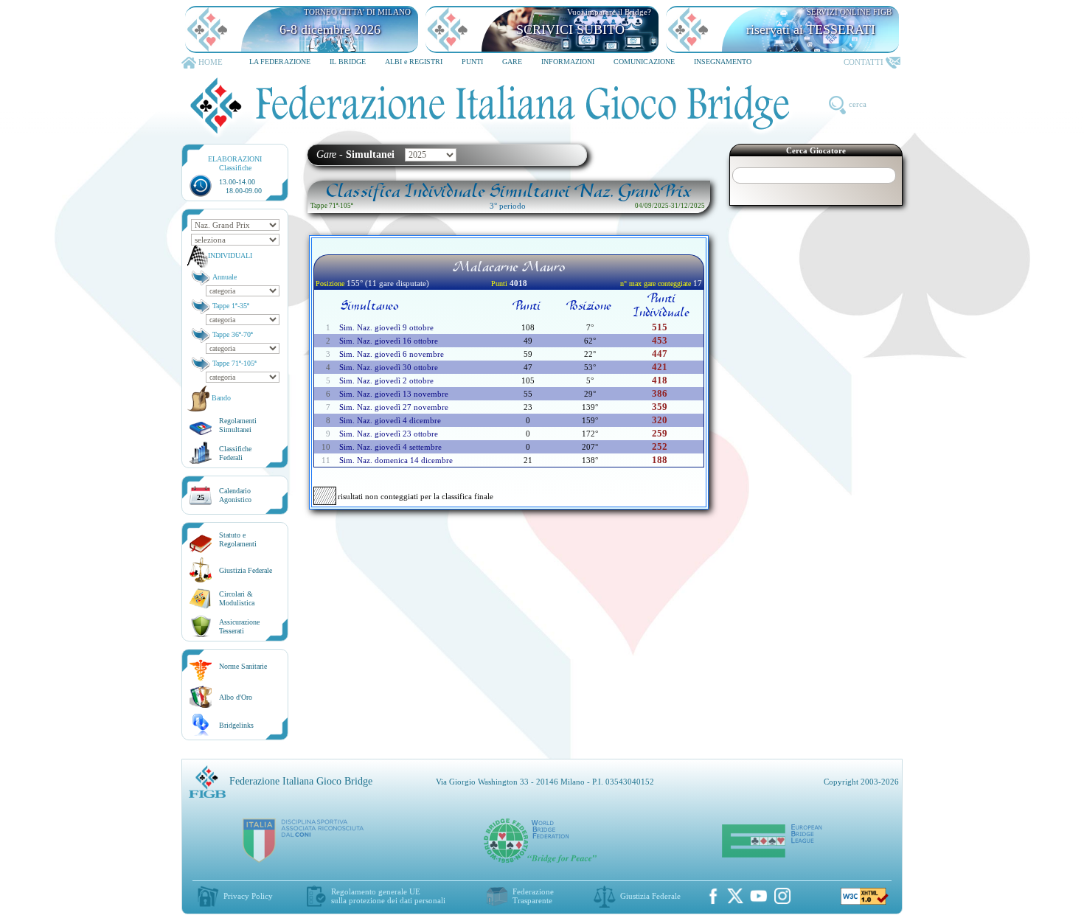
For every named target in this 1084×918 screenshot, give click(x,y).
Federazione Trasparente (533, 896)
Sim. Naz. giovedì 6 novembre (391, 354)
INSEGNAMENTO (722, 62)
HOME (210, 62)
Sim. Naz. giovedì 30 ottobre (388, 367)
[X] (735, 896)
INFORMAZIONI (567, 62)
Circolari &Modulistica (236, 598)
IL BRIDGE (348, 62)
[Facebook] (713, 896)
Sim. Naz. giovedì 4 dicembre (390, 420)
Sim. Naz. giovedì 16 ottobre (388, 340)
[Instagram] (782, 896)
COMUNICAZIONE (644, 62)
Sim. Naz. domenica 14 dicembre (396, 460)
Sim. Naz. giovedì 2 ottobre (386, 380)
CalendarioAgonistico (235, 495)
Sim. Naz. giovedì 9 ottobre (386, 327)
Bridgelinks (236, 725)
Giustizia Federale (245, 570)
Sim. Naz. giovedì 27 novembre (393, 407)
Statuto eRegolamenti (238, 539)
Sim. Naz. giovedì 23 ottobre (388, 433)
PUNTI (472, 62)
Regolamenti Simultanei (238, 425)
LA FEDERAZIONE (279, 62)
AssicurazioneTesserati (239, 626)
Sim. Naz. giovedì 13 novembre (393, 393)
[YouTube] (759, 896)
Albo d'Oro (235, 697)
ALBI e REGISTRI (413, 62)
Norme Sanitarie (243, 666)
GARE (512, 62)
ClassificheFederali (235, 453)
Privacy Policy (248, 895)
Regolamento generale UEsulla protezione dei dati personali (388, 896)
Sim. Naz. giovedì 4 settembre (390, 446)
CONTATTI (863, 62)
